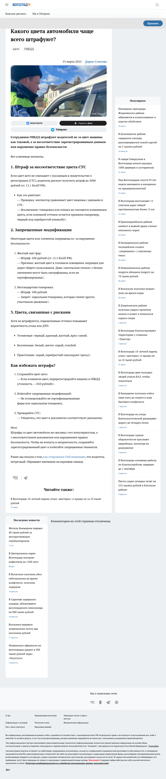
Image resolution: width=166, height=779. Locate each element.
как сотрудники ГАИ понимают (64, 457)
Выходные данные (43, 727)
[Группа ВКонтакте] (34, 123)
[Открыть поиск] (157, 4)
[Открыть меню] (7, 4)
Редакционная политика (46, 715)
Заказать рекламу (15, 13)
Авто (16, 49)
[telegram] (27, 478)
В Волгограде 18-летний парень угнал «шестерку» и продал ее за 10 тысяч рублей (56, 502)
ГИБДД (29, 49)
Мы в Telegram (41, 13)
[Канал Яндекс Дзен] (83, 123)
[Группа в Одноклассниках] (100, 702)
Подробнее (154, 746)
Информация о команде (16, 722)
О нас (8, 715)
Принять (153, 23)
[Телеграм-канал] (59, 129)
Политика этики (42, 722)
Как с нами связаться (15, 727)
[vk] (15, 478)
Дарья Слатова (96, 61)
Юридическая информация (76, 722)
